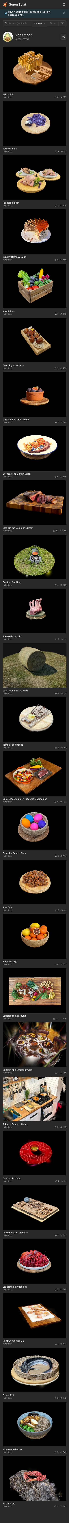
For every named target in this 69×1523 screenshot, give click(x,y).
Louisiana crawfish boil (15, 1286)
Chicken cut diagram (13, 1341)
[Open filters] (62, 23)
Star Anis (7, 907)
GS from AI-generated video (17, 1070)
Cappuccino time (11, 1178)
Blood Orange (10, 961)
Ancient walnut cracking (15, 1232)
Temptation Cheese (13, 744)
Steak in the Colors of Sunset (18, 528)
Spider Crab (9, 1503)
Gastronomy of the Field (15, 690)
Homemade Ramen (12, 1449)
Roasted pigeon (11, 202)
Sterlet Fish (8, 1395)
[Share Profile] (63, 37)
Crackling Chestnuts (13, 365)
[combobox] (40, 23)
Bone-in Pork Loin (12, 636)
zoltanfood (7, 97)
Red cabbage (10, 148)
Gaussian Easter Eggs (14, 853)
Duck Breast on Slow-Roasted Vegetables (25, 799)
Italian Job (8, 94)
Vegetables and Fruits (14, 1015)
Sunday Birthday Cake (14, 257)
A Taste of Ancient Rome (16, 419)
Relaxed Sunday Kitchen (15, 1124)
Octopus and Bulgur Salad (16, 473)
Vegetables (9, 311)
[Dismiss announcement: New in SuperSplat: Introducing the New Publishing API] (63, 13)
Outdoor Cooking (12, 582)
